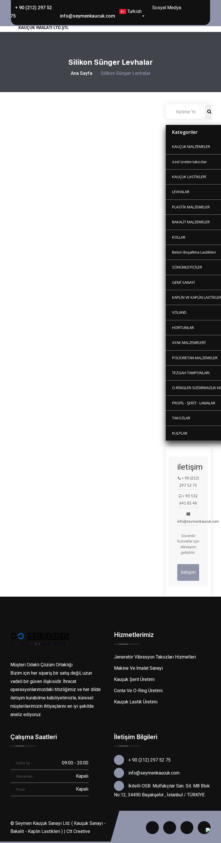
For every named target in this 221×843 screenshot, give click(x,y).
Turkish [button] (134, 11)
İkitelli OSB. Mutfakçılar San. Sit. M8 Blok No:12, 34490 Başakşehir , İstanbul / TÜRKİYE (162, 790)
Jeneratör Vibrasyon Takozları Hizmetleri (155, 657)
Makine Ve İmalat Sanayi (138, 668)
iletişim (188, 572)
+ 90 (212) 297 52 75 (31, 12)
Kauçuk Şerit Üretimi (134, 679)
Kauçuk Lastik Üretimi (135, 702)
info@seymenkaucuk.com (87, 16)
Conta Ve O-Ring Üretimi (138, 690)
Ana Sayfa (81, 73)
